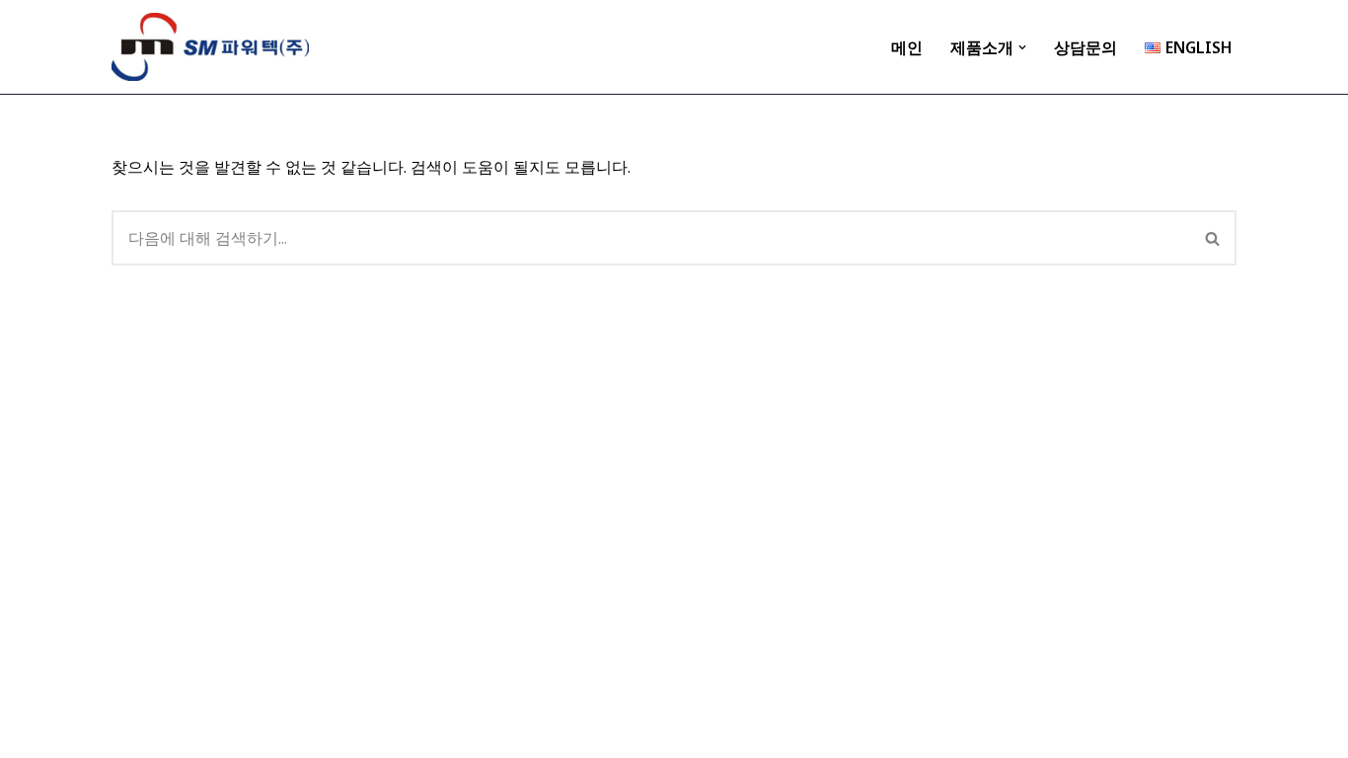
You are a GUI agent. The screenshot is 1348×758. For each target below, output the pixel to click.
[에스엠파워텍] (210, 47)
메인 (907, 47)
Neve (131, 732)
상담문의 (1085, 47)
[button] (1022, 47)
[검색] (1213, 237)
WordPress (298, 732)
